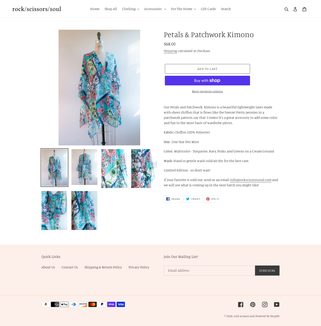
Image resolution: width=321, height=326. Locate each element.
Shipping (170, 51)
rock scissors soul (244, 316)
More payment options (207, 91)
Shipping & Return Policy (103, 267)
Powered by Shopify (267, 316)
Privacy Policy (139, 267)
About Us (48, 267)
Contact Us (70, 267)
